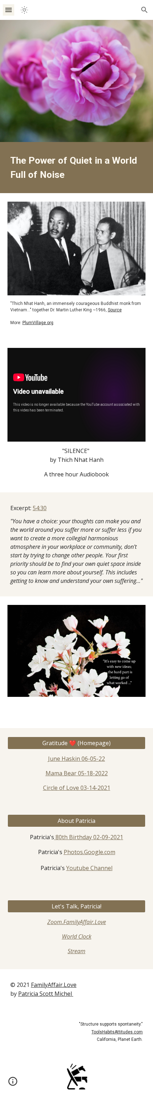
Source (115, 309)
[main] (76, 168)
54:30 (40, 508)
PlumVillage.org (37, 322)
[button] (8, 10)
